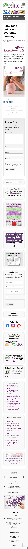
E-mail (7, 152)
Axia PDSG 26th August (12, 395)
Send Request (9, 304)
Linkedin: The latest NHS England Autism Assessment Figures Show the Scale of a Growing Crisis (14, 526)
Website (7, 158)
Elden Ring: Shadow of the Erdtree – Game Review (13, 437)
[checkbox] (24, 4)
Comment (8, 132)
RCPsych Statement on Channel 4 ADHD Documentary (12, 392)
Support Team (21, 40)
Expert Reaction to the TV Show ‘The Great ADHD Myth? (13, 387)
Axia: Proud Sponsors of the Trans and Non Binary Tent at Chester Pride (14, 398)
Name (6, 146)
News (9, 41)
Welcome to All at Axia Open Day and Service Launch (14, 425)
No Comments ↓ (15, 41)
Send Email (15, 535)
